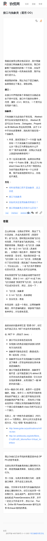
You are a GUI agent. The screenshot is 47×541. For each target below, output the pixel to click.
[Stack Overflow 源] (41, 20)
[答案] (36, 20)
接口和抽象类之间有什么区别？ (23, 207)
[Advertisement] (23, 41)
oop (7, 213)
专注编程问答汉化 (37, 533)
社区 (27, 4)
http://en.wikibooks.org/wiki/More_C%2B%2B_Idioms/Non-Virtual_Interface (25, 439)
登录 (40, 4)
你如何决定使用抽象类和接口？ (23, 202)
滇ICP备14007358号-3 (14, 533)
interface (14, 213)
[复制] (41, 213)
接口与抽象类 (15, 196)
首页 (5, 530)
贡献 (34, 4)
